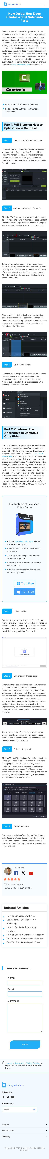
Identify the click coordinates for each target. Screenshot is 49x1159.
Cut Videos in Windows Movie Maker (25, 938)
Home (9, 1063)
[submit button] (34, 1109)
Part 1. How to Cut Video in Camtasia (21, 105)
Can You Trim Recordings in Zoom (24, 942)
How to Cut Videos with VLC (21, 916)
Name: (11, 977)
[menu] (42, 4)
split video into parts (24, 541)
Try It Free (27, 583)
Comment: (13, 1000)
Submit (25, 1044)
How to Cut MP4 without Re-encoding (26, 934)
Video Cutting (33, 1063)
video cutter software (20, 64)
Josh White (19, 868)
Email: (11, 989)
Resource (19, 1063)
